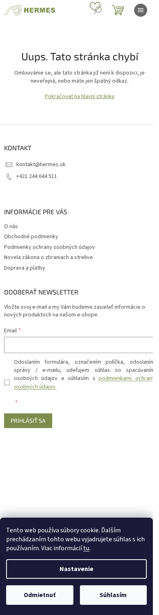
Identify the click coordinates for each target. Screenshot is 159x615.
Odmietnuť (39, 595)
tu (86, 548)
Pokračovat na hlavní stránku (80, 96)
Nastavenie (76, 568)
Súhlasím (113, 595)
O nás (11, 226)
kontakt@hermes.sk (41, 164)
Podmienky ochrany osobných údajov (49, 247)
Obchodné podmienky (31, 237)
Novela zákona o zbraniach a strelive (48, 257)
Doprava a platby (24, 268)
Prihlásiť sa (28, 420)
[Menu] (140, 10)
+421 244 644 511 (36, 176)
